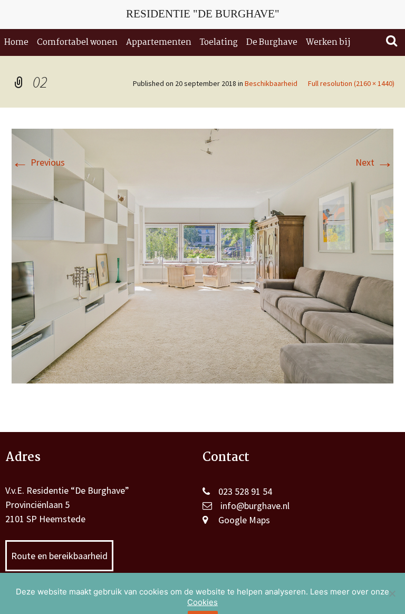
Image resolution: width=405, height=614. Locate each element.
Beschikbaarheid (271, 83)
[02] (202, 255)
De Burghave (271, 42)
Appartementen (158, 42)
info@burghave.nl (255, 506)
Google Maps (244, 520)
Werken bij (328, 42)
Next (374, 162)
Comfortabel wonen (77, 42)
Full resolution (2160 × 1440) (351, 83)
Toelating (219, 42)
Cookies (202, 602)
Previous (38, 162)
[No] (392, 593)
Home (16, 42)
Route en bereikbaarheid (59, 556)
